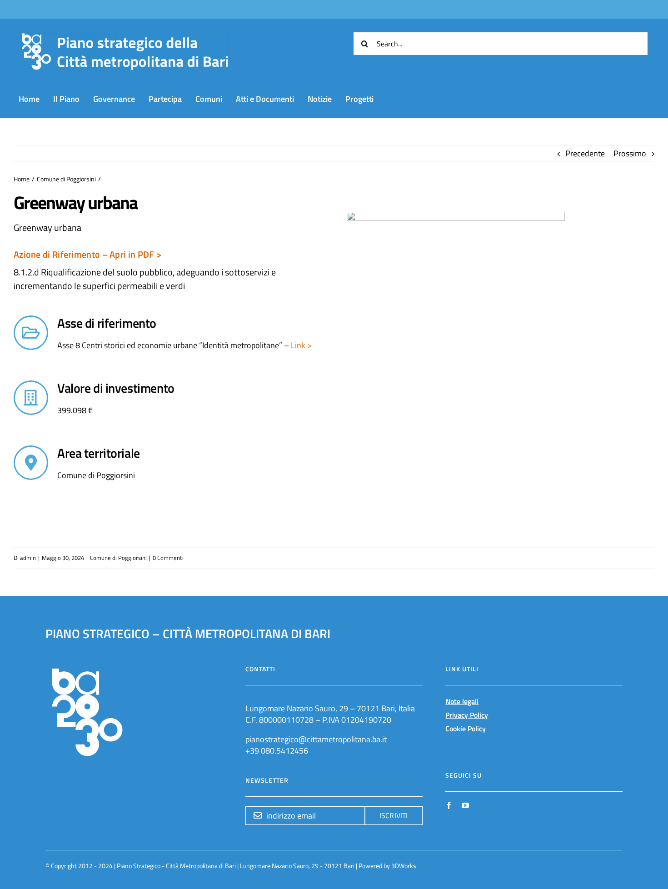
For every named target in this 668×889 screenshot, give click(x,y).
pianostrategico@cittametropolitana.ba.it (316, 739)
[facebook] (449, 805)
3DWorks (403, 865)
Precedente (585, 153)
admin (28, 557)
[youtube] (465, 805)
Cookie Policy (465, 728)
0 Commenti (168, 557)
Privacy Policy (466, 714)
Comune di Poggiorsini (118, 557)
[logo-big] (124, 37)
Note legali (462, 701)
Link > (300, 345)
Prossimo (629, 153)
